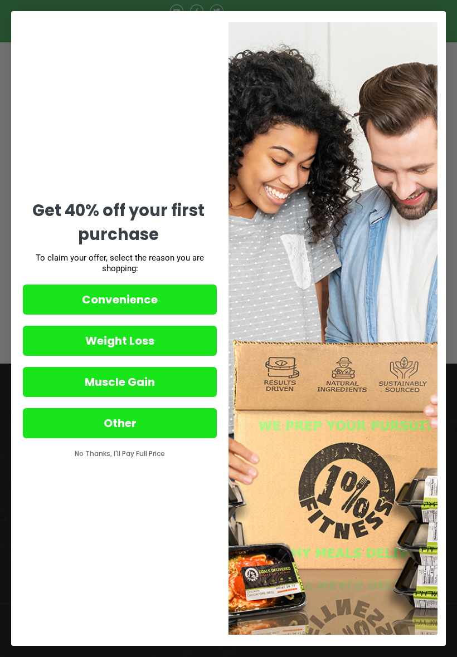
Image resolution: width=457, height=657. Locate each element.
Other (120, 423)
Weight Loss (119, 341)
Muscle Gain (120, 382)
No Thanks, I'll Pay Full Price (120, 453)
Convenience (120, 299)
